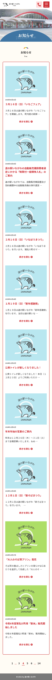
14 (39, 663)
